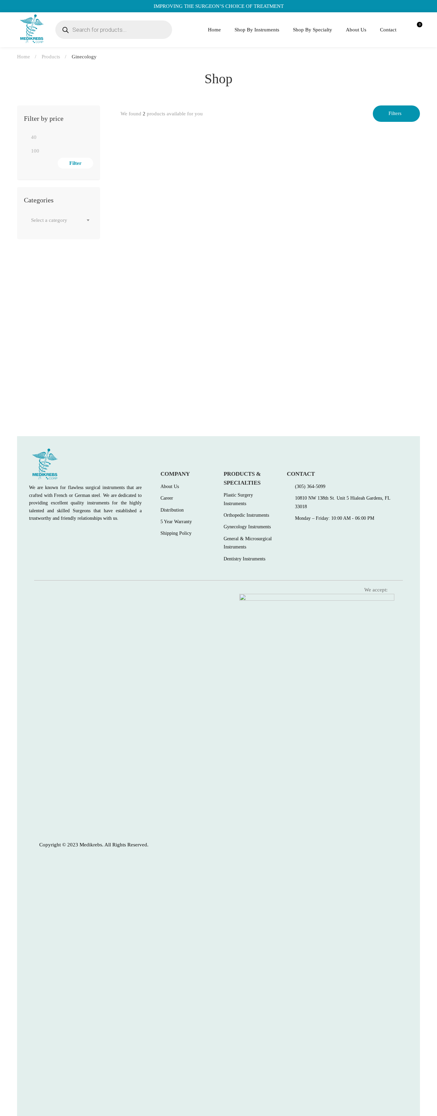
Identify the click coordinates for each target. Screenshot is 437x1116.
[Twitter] (46, 533)
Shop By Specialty (312, 29)
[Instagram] (60, 533)
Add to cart (132, 227)
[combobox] (58, 220)
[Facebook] (31, 533)
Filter (75, 163)
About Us (356, 29)
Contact (388, 29)
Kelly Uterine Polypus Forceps (159, 257)
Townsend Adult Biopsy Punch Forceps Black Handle (187, 390)
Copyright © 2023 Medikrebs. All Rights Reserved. (94, 844)
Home (214, 29)
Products (51, 56)
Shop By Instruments (257, 29)
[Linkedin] (75, 533)
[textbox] (58, 220)
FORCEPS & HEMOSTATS (149, 246)
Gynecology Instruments (155, 380)
